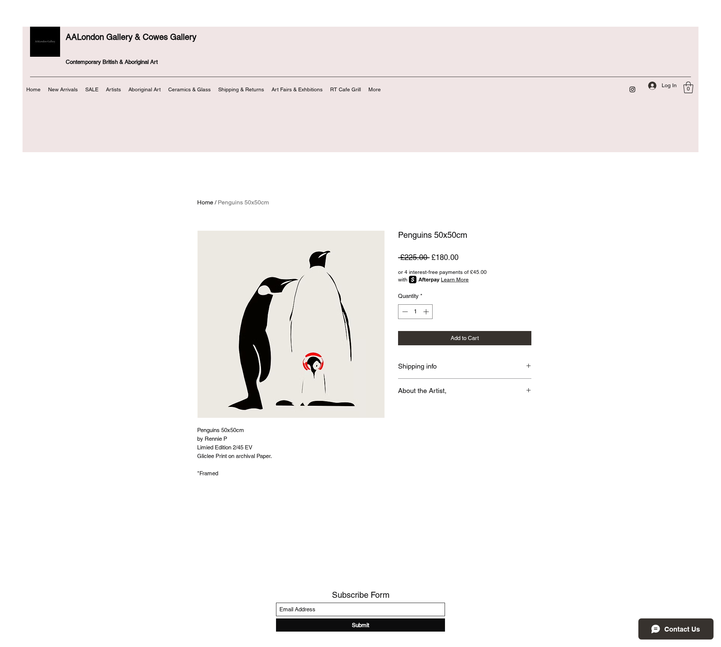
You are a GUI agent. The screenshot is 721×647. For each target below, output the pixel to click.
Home (205, 202)
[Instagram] (632, 89)
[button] (688, 87)
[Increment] (427, 312)
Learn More (455, 280)
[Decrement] (404, 312)
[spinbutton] (415, 312)
